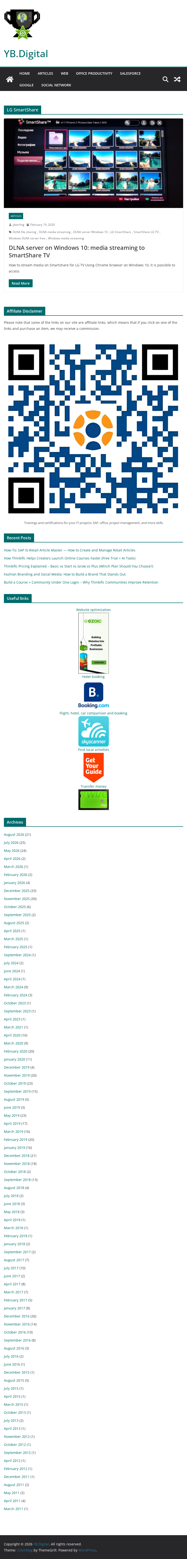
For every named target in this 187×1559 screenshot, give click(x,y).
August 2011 (14, 1484)
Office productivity (94, 73)
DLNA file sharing (24, 232)
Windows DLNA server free (27, 238)
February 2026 (15, 874)
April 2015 (12, 1396)
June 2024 (12, 971)
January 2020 (14, 1059)
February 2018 (15, 1236)
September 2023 (17, 1011)
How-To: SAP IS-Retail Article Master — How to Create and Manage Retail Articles (69, 550)
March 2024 (13, 987)
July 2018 (11, 1195)
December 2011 (16, 1476)
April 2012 (12, 1460)
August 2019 (14, 1099)
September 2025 (17, 914)
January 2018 (14, 1244)
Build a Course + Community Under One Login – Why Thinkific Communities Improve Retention (81, 582)
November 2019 (17, 1075)
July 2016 (11, 1356)
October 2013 (15, 1412)
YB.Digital (26, 53)
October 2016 (15, 1332)
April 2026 (12, 858)
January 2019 (14, 1147)
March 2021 (13, 1027)
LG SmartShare (120, 232)
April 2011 (12, 1500)
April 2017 (12, 1284)
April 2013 (12, 1428)
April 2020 (12, 1035)
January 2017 (14, 1308)
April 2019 (12, 1123)
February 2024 (15, 995)
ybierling (18, 225)
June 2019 (12, 1107)
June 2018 (12, 1203)
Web (64, 73)
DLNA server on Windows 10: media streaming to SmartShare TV (77, 251)
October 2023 (15, 1003)
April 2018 (12, 1219)
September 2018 (17, 1179)
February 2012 (15, 1468)
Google (26, 85)
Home (24, 73)
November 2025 (17, 898)
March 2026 (13, 866)
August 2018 (14, 1187)
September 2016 (17, 1340)
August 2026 (14, 834)
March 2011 (13, 1508)
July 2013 (11, 1420)
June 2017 (12, 1276)
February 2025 (15, 947)
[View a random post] (177, 79)
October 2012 (15, 1444)
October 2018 (15, 1171)
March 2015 (13, 1404)
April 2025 (12, 930)
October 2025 (15, 906)
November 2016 (17, 1324)
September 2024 (17, 955)
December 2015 (16, 1372)
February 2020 (15, 1051)
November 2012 (17, 1436)
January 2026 (14, 882)
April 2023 (12, 1019)
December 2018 (16, 1155)
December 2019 (16, 1067)
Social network (56, 85)
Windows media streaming (66, 238)
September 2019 (17, 1091)
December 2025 (16, 890)
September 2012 (17, 1452)
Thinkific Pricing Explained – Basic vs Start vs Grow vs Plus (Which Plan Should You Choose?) (78, 566)
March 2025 (13, 939)
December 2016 (16, 1316)
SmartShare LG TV (146, 232)
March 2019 (13, 1131)
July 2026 (11, 842)
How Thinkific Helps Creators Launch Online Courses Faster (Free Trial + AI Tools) (69, 558)
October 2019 (15, 1083)
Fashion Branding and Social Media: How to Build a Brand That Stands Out (65, 574)
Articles (45, 73)
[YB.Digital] (10, 79)
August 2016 (14, 1348)
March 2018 (13, 1228)
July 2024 (11, 963)
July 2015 (11, 1388)
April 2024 (12, 979)
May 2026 (11, 850)
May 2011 (11, 1492)
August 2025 (14, 922)
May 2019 (11, 1115)
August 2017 (14, 1260)
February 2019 (15, 1139)
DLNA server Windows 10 (90, 232)
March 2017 (13, 1292)
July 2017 (11, 1268)
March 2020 (13, 1043)
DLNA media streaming (55, 232)
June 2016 (12, 1364)
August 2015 (14, 1380)
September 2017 (17, 1252)
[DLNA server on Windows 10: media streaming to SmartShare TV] (93, 163)
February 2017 (15, 1300)
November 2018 (17, 1163)
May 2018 (11, 1211)
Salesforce (130, 73)
